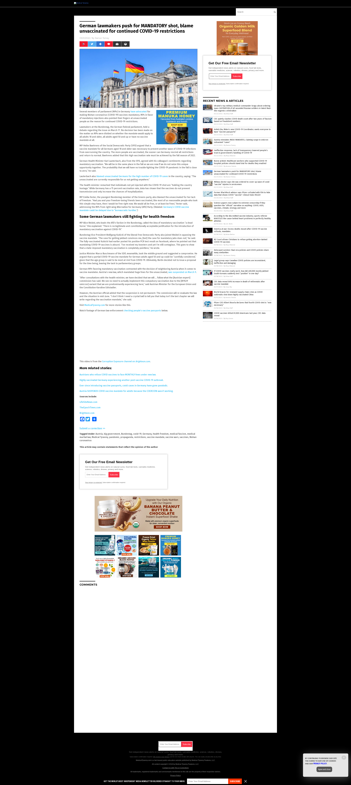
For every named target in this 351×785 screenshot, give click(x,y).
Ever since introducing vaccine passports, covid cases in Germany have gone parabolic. (124, 385)
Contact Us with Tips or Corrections (175, 768)
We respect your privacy (161, 757)
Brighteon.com (87, 413)
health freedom (161, 434)
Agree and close (324, 769)
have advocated (139, 111)
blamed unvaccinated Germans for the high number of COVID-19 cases (132, 176)
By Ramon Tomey (230, 145)
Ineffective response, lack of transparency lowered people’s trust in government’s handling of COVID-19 (241, 151)
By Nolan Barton (229, 234)
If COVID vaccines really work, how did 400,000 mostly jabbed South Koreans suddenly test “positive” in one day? (241, 272)
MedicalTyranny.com (94, 305)
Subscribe (235, 781)
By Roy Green (228, 318)
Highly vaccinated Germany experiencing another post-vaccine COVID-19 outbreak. (122, 380)
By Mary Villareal (229, 156)
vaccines (184, 437)
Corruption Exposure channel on (126, 361)
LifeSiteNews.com (88, 402)
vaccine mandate (155, 437)
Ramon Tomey (102, 38)
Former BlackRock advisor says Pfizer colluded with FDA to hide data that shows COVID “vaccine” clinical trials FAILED (242, 193)
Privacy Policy (175, 775)
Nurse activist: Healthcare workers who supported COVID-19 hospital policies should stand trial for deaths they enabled (240, 162)
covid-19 (137, 434)
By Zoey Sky (228, 287)
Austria (99, 434)
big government (112, 434)
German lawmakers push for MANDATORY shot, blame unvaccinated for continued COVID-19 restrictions (237, 172)
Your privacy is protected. (93, 482)
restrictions (140, 437)
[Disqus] (138, 622)
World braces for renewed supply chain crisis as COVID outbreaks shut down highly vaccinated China (238, 293)
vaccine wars (172, 437)
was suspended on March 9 (182, 272)
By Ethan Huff (228, 114)
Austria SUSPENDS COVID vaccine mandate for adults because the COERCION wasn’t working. (126, 391)
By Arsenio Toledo (230, 166)
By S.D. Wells (228, 224)
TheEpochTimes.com (90, 407)
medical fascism (178, 434)
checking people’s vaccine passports (142, 310)
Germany (147, 434)
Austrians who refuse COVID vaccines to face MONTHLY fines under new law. (118, 374)
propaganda (126, 437)
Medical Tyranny (100, 437)
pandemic (114, 437)
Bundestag (126, 434)
